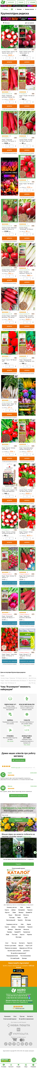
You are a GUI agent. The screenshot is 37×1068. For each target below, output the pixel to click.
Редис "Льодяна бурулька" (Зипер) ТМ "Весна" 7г (25, 272)
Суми (25, 917)
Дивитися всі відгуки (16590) (18, 795)
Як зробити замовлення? (18, 953)
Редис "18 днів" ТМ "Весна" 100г (27, 96)
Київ (21, 907)
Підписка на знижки (11, 948)
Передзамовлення (12, 956)
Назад (6, 9)
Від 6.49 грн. (32, 680)
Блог (6, 943)
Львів (14, 912)
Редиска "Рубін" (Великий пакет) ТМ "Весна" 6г (9, 228)
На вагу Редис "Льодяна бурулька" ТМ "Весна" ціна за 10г (27, 316)
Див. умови (27, 725)
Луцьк (10, 915)
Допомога (26, 951)
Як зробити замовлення (26, 1019)
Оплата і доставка (10, 945)
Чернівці (9, 932)
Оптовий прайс (15, 958)
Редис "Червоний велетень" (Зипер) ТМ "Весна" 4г (8, 96)
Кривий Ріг (29, 912)
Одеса (7, 910)
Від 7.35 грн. (32, 683)
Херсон (7, 912)
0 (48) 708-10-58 (11, 998)
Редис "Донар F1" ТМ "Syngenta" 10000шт (25, 655)
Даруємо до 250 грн (25, 948)
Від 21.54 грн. (32, 678)
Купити (9, 62)
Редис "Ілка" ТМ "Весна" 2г (8, 683)
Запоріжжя (21, 910)
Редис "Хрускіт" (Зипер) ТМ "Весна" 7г (8, 448)
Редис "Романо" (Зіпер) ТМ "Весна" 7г (26, 532)
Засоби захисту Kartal (14, 951)
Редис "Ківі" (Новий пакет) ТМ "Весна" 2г (26, 576)
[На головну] (3, 2)
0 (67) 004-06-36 (22, 998)
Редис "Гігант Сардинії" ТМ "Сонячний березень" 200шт (9, 490)
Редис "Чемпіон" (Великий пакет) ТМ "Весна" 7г (14, 680)
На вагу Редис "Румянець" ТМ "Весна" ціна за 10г (15, 678)
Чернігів (20, 920)
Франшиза (7, 1016)
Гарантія (29, 943)
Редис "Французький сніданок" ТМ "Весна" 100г (26, 360)
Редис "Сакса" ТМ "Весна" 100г (9, 360)
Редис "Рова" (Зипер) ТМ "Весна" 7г (9, 576)
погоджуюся (10, 823)
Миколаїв (18, 915)
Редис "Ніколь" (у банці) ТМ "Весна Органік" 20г (8, 532)
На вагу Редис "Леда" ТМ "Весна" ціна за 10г (9, 404)
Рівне (19, 917)
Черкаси (29, 910)
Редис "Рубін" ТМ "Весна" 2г (26, 184)
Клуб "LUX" (29, 945)
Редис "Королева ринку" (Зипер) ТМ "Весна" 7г (26, 448)
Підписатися (18, 820)
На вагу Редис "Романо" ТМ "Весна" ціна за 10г (26, 490)
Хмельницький (10, 920)
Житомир (28, 920)
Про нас (14, 943)
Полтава (11, 917)
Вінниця (21, 912)
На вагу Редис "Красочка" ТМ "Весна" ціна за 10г (9, 270)
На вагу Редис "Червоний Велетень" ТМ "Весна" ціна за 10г (9, 316)
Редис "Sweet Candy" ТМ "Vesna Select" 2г (26, 52)
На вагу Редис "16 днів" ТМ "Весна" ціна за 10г (26, 140)
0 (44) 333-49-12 (12, 996)
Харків (28, 907)
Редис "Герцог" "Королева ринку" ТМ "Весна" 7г (9, 655)
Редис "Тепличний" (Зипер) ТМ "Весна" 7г (8, 616)
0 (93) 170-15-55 (22, 996)
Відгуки (21, 945)
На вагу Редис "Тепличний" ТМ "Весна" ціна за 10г (26, 228)
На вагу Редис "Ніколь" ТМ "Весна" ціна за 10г (9, 52)
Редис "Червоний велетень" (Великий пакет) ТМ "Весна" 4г (25, 616)
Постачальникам (25, 956)
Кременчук (26, 932)
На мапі (30, 1002)
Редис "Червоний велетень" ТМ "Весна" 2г (9, 140)
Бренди (24, 958)
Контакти (22, 943)
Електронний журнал (10, 1019)
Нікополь (26, 915)
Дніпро (13, 910)
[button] (25, 47)
